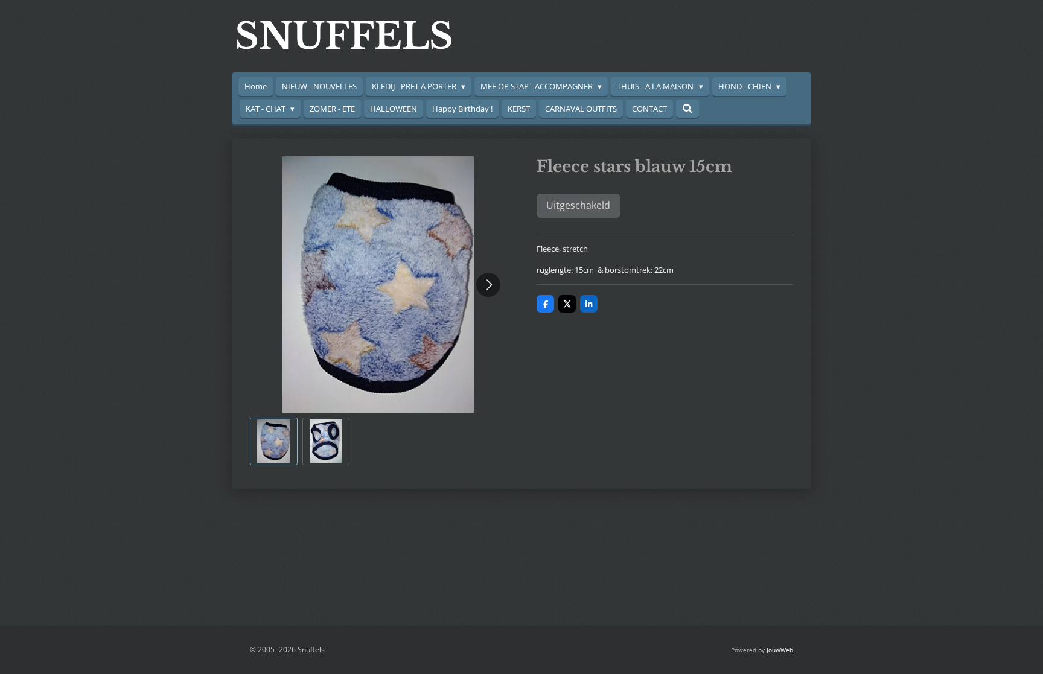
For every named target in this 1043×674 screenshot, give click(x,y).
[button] (274, 441)
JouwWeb (780, 650)
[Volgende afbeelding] (488, 285)
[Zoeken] (687, 109)
